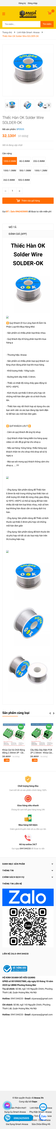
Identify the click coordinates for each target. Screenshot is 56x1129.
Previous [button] (7, 105)
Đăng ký (22, 3)
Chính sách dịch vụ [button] (13, 877)
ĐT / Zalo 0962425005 (17, 211)
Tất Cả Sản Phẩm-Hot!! (15, 1108)
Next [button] (49, 105)
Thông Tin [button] (8, 870)
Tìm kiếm (47, 24)
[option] (12, 106)
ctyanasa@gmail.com (42, 998)
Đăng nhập (32, 3)
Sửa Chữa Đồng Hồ (41, 1124)
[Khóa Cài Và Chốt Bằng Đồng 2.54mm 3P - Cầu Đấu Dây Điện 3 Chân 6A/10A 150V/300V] (14, 734)
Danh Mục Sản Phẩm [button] (13, 864)
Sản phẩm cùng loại (15, 713)
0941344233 (25, 848)
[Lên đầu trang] (43, 1098)
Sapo (34, 1101)
